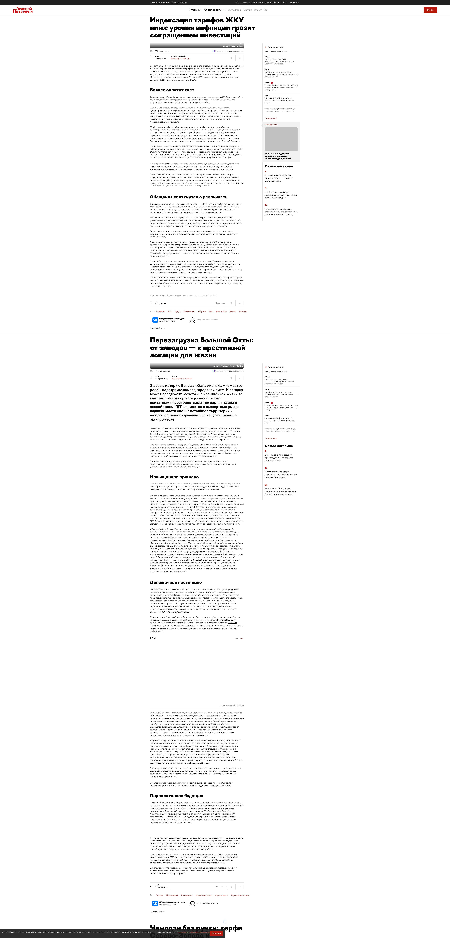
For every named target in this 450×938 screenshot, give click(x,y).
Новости (232, 311)
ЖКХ (170, 311)
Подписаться (244, 2)
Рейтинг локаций (172, 895)
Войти (430, 10)
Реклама (247, 10)
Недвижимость (187, 895)
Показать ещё (271, 118)
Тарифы (177, 311)
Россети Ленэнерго (160, 253)
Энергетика (160, 311)
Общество (202, 311)
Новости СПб (221, 311)
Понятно (216, 933)
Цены (211, 311)
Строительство (221, 895)
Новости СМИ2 (157, 328)
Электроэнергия (189, 311)
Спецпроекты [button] (213, 9)
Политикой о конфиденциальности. (194, 932)
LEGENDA (232, 623)
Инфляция (243, 311)
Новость (159, 895)
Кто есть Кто (260, 10)
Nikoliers (200, 434)
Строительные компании (240, 895)
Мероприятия (233, 10)
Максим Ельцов (213, 445)
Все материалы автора (180, 59)
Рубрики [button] (195, 9)
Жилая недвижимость (204, 895)
